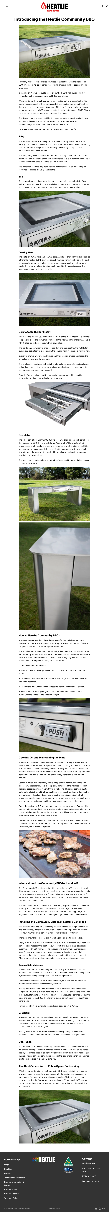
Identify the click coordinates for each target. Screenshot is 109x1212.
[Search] (7, 6)
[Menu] (2, 6)
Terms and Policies (54, 1208)
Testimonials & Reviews (14, 1178)
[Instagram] (99, 1208)
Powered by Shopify (24, 1208)
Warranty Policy (11, 1198)
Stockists (8, 1169)
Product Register (11, 1194)
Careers (7, 1173)
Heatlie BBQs (13, 1208)
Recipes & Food (11, 1189)
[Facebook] (96, 1208)
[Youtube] (103, 1208)
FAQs (6, 1165)
